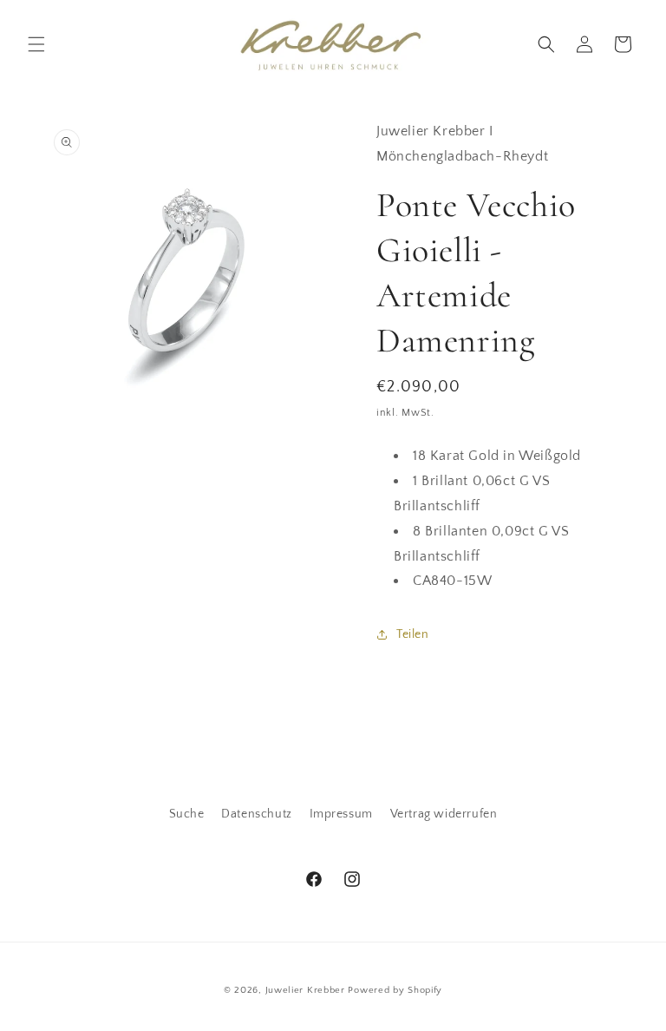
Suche (187, 814)
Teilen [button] (412, 634)
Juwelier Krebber (307, 990)
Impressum (341, 814)
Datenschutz (256, 814)
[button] (36, 44)
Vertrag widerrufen (444, 814)
